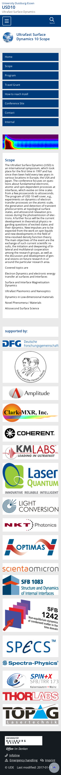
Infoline (14, 755)
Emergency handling (24, 760)
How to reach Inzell (16, 94)
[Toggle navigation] (6, 21)
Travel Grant (12, 85)
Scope (8, 66)
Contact (9, 112)
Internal (9, 122)
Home (8, 57)
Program (10, 75)
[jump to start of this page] (54, 767)
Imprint (50, 760)
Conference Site (14, 103)
